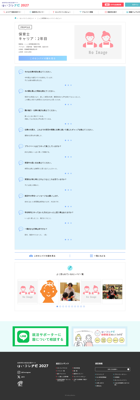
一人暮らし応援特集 (62, 376)
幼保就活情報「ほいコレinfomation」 (64, 380)
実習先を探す (112, 12)
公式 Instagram (26, 372)
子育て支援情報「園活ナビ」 (80, 380)
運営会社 (98, 386)
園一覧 (75, 371)
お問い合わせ (100, 383)
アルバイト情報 (87, 12)
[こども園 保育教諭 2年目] (70, 291)
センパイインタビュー (63, 12)
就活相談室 (77, 368)
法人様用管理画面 (101, 377)
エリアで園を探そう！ (13, 12)
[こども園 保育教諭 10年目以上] (49, 291)
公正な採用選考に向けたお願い (122, 384)
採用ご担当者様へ (113, 369)
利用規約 (117, 377)
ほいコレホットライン (121, 380)
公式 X (23, 377)
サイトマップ (100, 374)
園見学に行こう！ (38, 12)
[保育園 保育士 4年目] (27, 291)
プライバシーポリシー (121, 374)
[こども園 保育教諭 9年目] (91, 291)
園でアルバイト (61, 374)
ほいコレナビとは (62, 368)
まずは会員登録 (113, 4)
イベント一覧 (61, 371)
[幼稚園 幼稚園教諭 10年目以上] (112, 291)
